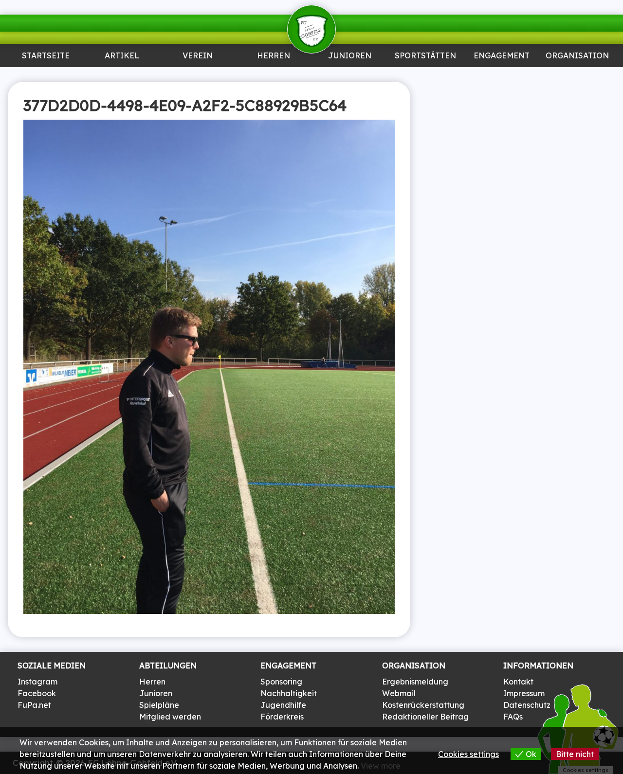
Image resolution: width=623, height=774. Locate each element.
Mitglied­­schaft (198, 80)
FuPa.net (34, 705)
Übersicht (273, 76)
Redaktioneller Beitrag (425, 716)
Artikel (122, 56)
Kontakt (518, 681)
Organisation (577, 56)
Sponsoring (501, 76)
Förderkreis (282, 716)
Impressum (524, 693)
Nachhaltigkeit (288, 693)
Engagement (502, 56)
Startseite (45, 56)
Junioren (122, 76)
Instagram (37, 681)
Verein (197, 56)
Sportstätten (425, 56)
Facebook (37, 693)
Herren (273, 56)
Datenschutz (526, 705)
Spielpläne (159, 705)
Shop (577, 76)
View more (381, 766)
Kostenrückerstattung (423, 705)
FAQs (513, 716)
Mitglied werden (170, 716)
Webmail (399, 693)
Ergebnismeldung (415, 681)
